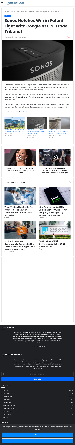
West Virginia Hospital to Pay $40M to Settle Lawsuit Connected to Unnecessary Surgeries (18, 211)
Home (8, 11)
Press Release (7, 411)
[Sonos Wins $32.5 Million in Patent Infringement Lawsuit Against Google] (37, 123)
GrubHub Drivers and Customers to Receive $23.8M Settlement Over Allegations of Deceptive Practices (20, 245)
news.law (8, 37)
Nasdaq (25, 112)
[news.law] (15, 3)
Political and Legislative (10, 408)
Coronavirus (6, 399)
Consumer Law (7, 396)
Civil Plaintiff (6, 393)
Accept (37, 435)
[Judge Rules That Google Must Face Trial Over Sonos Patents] (14, 123)
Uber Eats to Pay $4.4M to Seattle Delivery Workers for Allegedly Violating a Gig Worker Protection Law (53, 211)
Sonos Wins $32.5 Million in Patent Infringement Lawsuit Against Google (36, 131)
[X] (33, 346)
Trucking (5, 417)
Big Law (13, 11)
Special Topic (7, 414)
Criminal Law (7, 402)
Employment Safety (9, 405)
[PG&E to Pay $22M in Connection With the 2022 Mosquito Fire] (55, 230)
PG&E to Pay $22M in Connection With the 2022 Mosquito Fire (52, 244)
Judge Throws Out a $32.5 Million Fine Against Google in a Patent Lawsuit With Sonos (59, 131)
